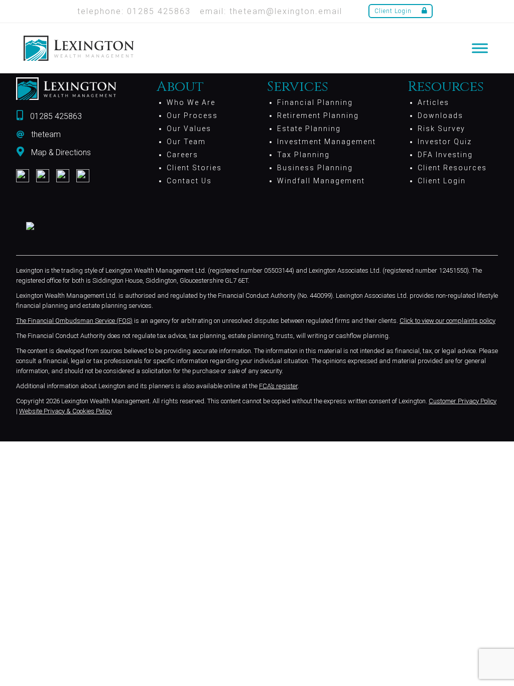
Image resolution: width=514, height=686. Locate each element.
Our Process (192, 115)
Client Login (393, 11)
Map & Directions (61, 152)
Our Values (189, 129)
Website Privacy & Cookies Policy (65, 411)
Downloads (440, 115)
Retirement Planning (318, 115)
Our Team (186, 142)
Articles (433, 102)
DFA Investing (445, 155)
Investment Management (326, 142)
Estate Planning (309, 129)
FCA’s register (278, 386)
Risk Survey (441, 129)
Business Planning (315, 168)
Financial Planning (315, 102)
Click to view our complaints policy (447, 320)
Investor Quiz (445, 142)
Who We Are (191, 102)
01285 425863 (56, 116)
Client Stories (194, 168)
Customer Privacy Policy (462, 401)
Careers (182, 155)
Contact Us (189, 181)
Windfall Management (321, 181)
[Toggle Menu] (480, 48)
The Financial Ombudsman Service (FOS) (74, 320)
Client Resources (452, 168)
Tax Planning (303, 155)
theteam (46, 134)
